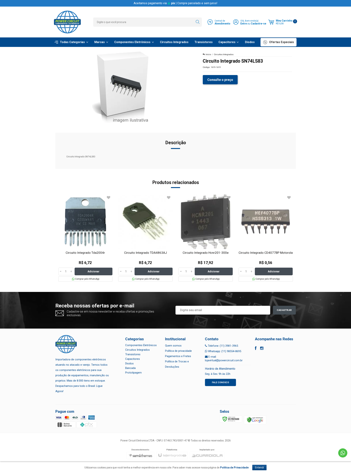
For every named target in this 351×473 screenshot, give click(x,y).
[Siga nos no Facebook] (255, 348)
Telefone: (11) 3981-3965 (222, 345)
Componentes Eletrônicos (141, 345)
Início (208, 54)
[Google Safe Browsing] (255, 419)
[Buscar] (197, 22)
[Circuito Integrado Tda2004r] (85, 238)
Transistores (132, 354)
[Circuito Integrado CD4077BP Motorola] (266, 238)
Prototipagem (133, 372)
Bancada (130, 368)
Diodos (129, 363)
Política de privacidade (178, 351)
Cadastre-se (258, 23)
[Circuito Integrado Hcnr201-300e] (206, 238)
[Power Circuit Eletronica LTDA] (67, 22)
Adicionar (93, 271)
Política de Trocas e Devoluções (177, 364)
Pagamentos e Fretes (178, 356)
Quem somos (173, 345)
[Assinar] (284, 310)
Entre (243, 23)
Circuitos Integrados (223, 54)
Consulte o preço (220, 80)
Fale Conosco (220, 382)
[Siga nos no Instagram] (261, 348)
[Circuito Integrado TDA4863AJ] (145, 238)
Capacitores (132, 359)
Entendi (259, 467)
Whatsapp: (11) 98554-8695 (224, 351)
